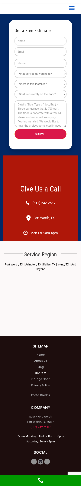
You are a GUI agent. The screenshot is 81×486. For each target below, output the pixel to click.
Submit (40, 134)
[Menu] (71, 8)
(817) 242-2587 (43, 203)
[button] (34, 461)
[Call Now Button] (40, 480)
